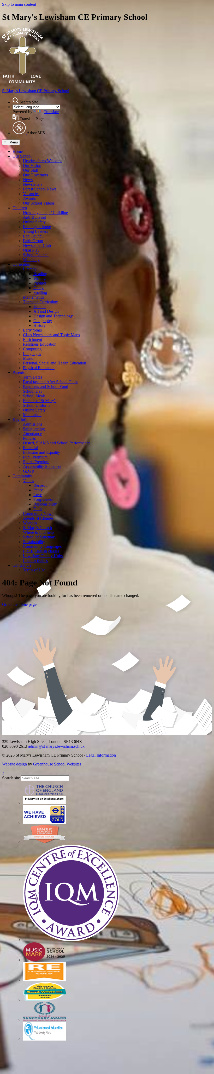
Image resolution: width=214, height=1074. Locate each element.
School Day (33, 391)
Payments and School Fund (45, 386)
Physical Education (39, 367)
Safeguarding (34, 429)
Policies (29, 438)
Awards (29, 198)
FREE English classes (41, 551)
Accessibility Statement (42, 466)
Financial (30, 447)
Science (39, 306)
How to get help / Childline (45, 212)
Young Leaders (35, 231)
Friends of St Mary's (39, 400)
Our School (22, 156)
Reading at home (37, 226)
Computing (32, 349)
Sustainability (34, 541)
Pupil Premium (35, 457)
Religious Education (39, 344)
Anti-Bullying (34, 217)
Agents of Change (38, 518)
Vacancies (31, 193)
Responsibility (45, 504)
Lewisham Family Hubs (43, 556)
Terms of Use (34, 570)
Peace (38, 490)
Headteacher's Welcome (42, 161)
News (28, 179)
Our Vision (32, 165)
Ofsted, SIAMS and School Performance (56, 443)
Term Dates (32, 377)
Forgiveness (43, 499)
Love (37, 494)
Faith (37, 509)
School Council (36, 255)
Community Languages (42, 546)
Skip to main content (19, 4)
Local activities (35, 560)
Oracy (38, 288)
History (39, 325)
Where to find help (38, 532)
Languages (32, 353)
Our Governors (35, 175)
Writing (39, 278)
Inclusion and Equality (41, 452)
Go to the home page (19, 604)
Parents (19, 372)
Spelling (40, 292)
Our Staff (30, 170)
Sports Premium (36, 462)
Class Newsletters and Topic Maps (51, 335)
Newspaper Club (37, 245)
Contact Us (22, 565)
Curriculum (22, 264)
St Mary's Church (37, 527)
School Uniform (36, 405)
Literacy (30, 269)
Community (22, 476)
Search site (11, 778)
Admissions (32, 424)
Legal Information (101, 755)
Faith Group (33, 241)
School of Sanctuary (39, 537)
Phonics (39, 283)
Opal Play (31, 250)
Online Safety (34, 222)
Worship (30, 523)
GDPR (28, 471)
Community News (38, 513)
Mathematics (33, 297)
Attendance (32, 433)
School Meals (34, 396)
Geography (42, 320)
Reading (40, 273)
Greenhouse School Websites (57, 764)
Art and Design (46, 311)
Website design (14, 764)
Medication (32, 415)
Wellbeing (31, 259)
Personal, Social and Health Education (54, 363)
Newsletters (32, 184)
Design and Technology (53, 316)
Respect (39, 485)
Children (20, 208)
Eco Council (33, 236)
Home (18, 151)
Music (28, 358)
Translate (51, 111)
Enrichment (32, 339)
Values (28, 480)
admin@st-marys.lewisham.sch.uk (56, 746)
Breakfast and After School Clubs (50, 382)
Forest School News (39, 189)
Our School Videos (39, 203)
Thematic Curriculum (40, 302)
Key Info (20, 419)
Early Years (32, 330)
